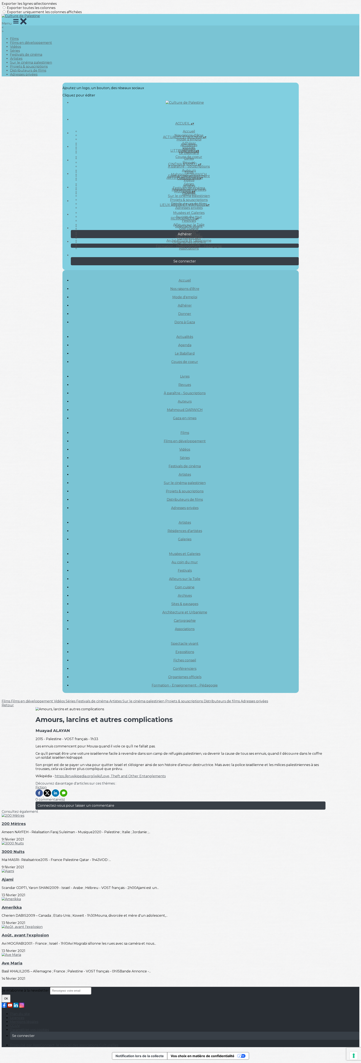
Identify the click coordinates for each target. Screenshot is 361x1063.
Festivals (189, 221)
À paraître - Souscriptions (189, 166)
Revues (184, 385)
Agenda (184, 345)
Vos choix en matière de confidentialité (202, 1056)
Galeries (189, 194)
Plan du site (20, 1014)
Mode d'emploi (189, 139)
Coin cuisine (184, 587)
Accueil (189, 131)
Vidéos (15, 47)
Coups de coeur (184, 362)
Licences (17, 1018)
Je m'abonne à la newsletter (26, 990)
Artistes (16, 59)
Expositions (189, 230)
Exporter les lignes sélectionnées (29, 4)
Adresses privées (23, 74)
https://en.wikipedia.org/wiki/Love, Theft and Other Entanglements (110, 776)
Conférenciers (189, 238)
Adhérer (185, 305)
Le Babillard (189, 153)
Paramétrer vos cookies (29, 1030)
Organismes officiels (189, 242)
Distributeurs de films (28, 70)
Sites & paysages (184, 604)
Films (14, 39)
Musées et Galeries (189, 213)
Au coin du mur (185, 562)
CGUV (15, 1026)
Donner (184, 314)
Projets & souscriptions (29, 66)
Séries (15, 51)
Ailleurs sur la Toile (184, 579)
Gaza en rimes (184, 418)
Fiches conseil (184, 660)
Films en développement (31, 43)
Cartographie (185, 621)
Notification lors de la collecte (140, 1056)
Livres (189, 159)
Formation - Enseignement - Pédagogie (189, 246)
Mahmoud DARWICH (185, 410)
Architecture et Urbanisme (184, 612)
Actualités (188, 145)
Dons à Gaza (184, 322)
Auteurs (185, 401)
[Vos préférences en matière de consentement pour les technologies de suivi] (354, 1056)
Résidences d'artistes (185, 531)
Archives (185, 596)
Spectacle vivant (189, 226)
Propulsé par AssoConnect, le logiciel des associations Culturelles (64, 1045)
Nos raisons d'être (184, 289)
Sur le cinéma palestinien (31, 62)
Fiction (41, 787)
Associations (189, 248)
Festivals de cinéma (26, 55)
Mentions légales (24, 1022)
